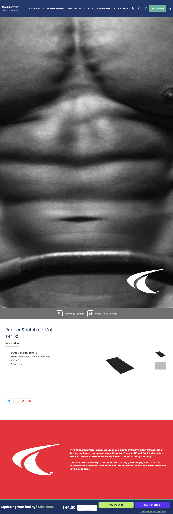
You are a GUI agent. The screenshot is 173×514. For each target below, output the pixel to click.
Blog (90, 8)
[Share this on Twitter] (9, 401)
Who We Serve (104, 8)
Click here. (46, 507)
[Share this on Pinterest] (22, 401)
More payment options (152, 511)
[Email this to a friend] (29, 401)
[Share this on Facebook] (16, 401)
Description (12, 343)
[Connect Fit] (10, 8)
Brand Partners (55, 8)
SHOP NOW (158, 8)
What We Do (74, 8)
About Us (123, 8)
